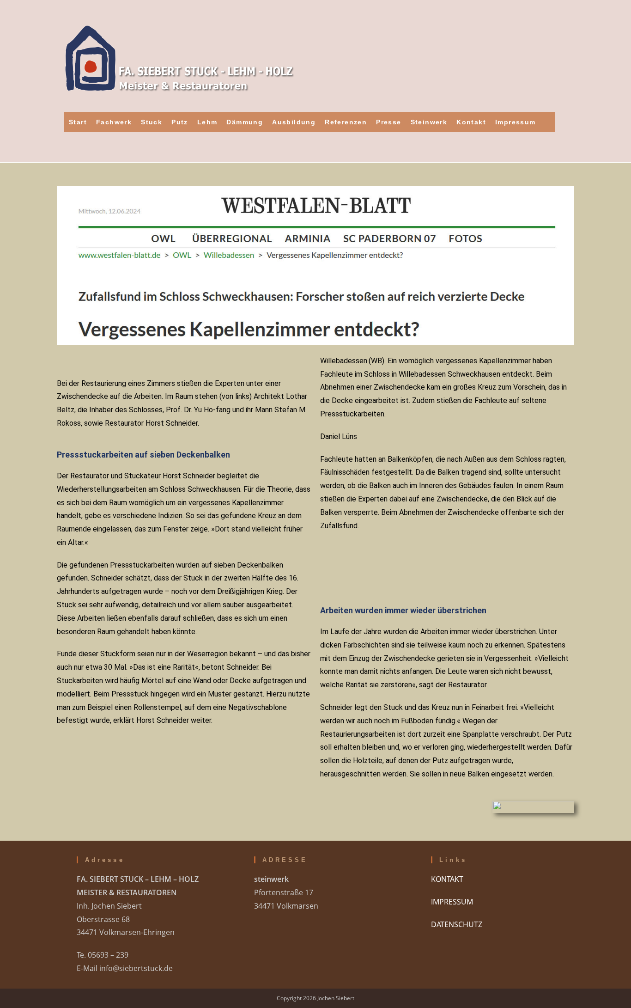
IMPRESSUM (452, 902)
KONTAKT (447, 879)
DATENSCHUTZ (456, 924)
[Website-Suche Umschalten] (547, 122)
